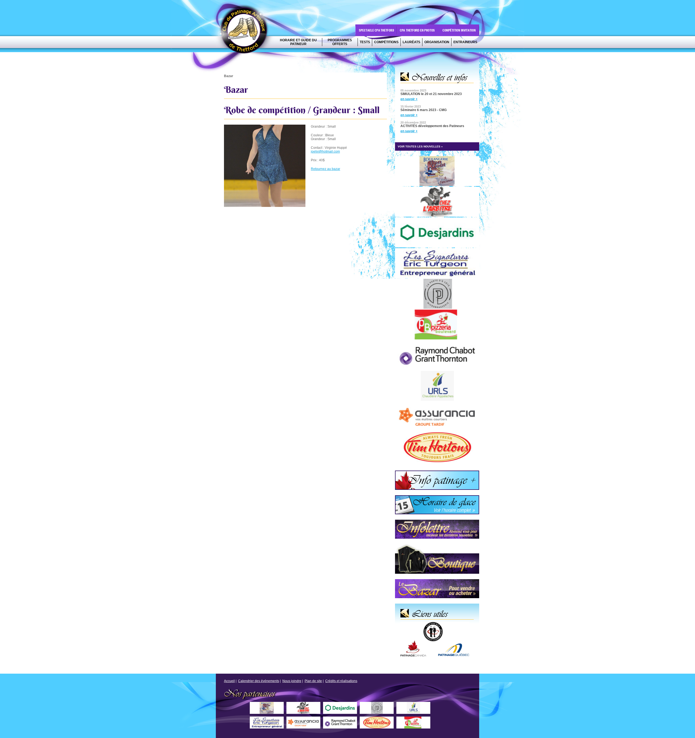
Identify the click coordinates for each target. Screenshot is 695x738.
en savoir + (409, 99)
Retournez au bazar (325, 169)
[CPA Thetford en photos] (418, 30)
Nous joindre (291, 681)
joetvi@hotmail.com (325, 151)
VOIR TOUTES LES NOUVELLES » (420, 146)
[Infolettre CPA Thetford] (439, 543)
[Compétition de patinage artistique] (459, 30)
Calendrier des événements (258, 681)
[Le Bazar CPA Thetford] (439, 602)
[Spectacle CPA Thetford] (376, 30)
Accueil (229, 681)
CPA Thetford (245, 32)
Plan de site (313, 681)
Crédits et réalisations (341, 681)
